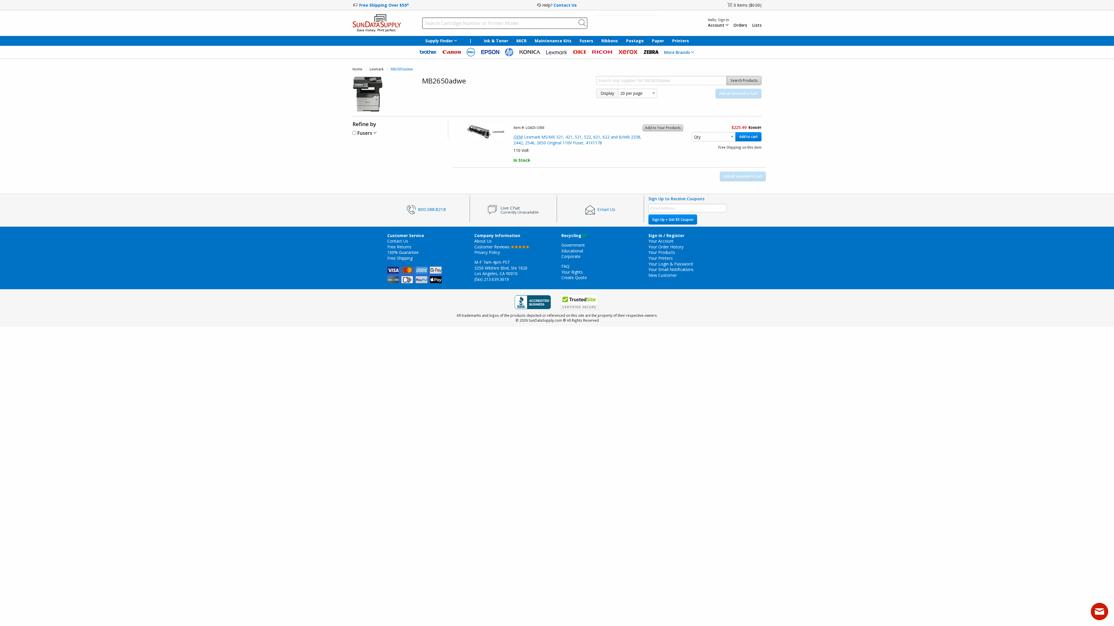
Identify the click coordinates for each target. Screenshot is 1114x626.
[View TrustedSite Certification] (579, 302)
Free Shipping (400, 258)
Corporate (570, 256)
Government (573, 245)
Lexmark (377, 69)
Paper (658, 40)
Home (357, 69)
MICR (521, 40)
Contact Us (565, 5)
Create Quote (574, 277)
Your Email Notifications (671, 269)
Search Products (744, 80)
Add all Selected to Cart (738, 93)
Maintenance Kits (553, 40)
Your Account (661, 241)
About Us (483, 241)
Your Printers (660, 258)
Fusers (586, 40)
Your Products (661, 252)
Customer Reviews (492, 247)
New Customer (662, 275)
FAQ (565, 266)
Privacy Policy (487, 252)
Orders (740, 25)
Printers (680, 40)
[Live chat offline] (1099, 611)
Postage (635, 40)
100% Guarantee (403, 252)
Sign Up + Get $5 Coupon (672, 219)
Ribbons (609, 40)
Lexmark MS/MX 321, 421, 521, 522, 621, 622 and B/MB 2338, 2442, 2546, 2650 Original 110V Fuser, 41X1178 (577, 139)
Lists (757, 25)
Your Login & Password (670, 264)
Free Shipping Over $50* (384, 5)
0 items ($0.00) (748, 5)
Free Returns (399, 247)
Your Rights (572, 272)
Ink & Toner (496, 40)
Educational (572, 251)
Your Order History (665, 247)
